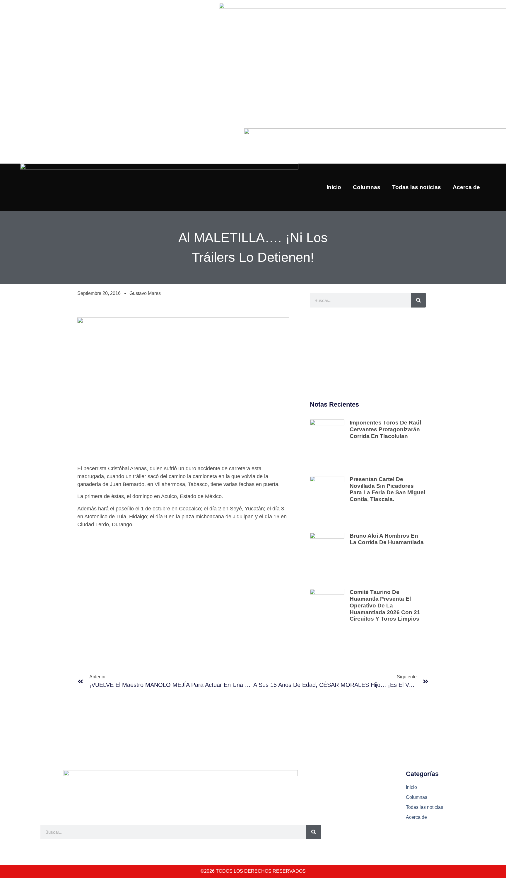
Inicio (333, 187)
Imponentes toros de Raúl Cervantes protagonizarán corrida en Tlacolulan (385, 429)
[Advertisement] (368, 354)
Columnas (366, 187)
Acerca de (466, 187)
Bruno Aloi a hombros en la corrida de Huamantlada (387, 539)
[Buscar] (418, 300)
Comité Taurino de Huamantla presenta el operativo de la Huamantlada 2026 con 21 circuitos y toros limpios (385, 605)
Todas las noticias (416, 187)
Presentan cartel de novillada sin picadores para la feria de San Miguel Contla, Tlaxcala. (387, 489)
